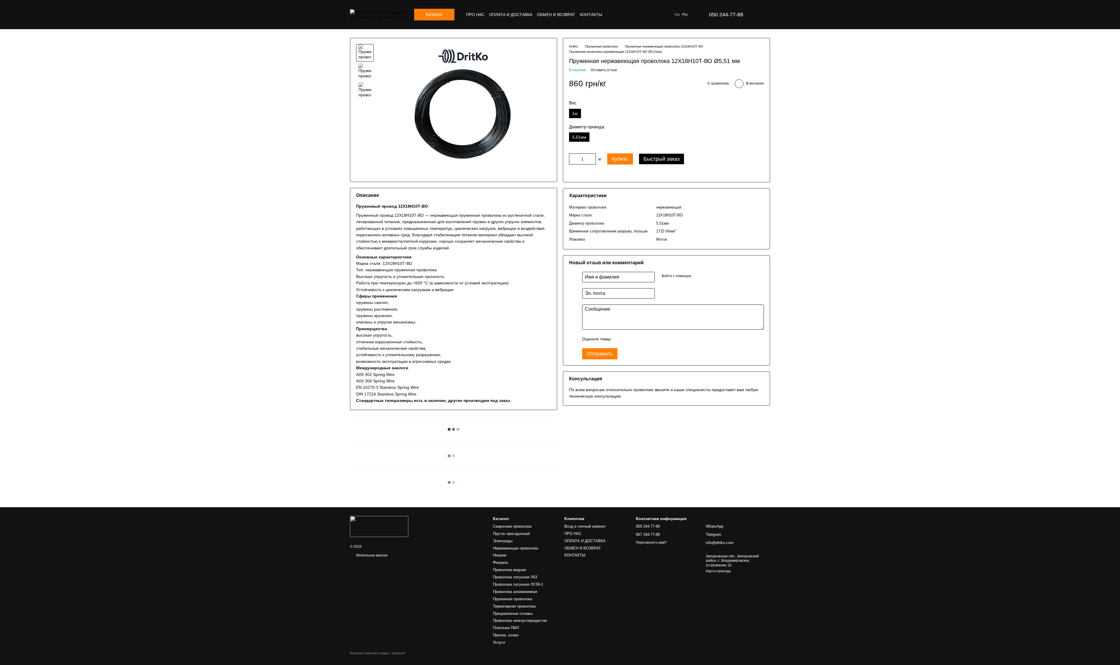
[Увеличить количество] (591, 159)
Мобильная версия (371, 555)
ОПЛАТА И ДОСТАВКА (510, 14)
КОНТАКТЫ (591, 14)
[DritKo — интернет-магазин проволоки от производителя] (379, 526)
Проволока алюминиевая (515, 591)
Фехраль (500, 562)
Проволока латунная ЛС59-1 (518, 584)
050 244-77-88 (726, 14)
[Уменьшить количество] (573, 159)
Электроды (502, 541)
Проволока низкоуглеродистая (520, 620)
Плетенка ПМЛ (506, 628)
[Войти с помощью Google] (707, 276)
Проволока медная (509, 570)
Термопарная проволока (514, 606)
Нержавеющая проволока (515, 548)
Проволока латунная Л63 (515, 577)
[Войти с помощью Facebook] (697, 276)
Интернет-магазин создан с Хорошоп (377, 653)
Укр (677, 14)
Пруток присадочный (511, 533)
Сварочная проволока (512, 526)
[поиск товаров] (658, 14)
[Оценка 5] (657, 338)
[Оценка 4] (648, 338)
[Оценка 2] (629, 338)
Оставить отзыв (604, 70)
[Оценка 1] (620, 338)
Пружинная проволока (512, 599)
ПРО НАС (475, 14)
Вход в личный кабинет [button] (585, 526)
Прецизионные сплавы (513, 613)
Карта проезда (718, 571)
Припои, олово (506, 635)
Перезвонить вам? (651, 542)
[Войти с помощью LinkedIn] (716, 276)
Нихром (499, 555)
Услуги (499, 642)
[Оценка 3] (639, 338)
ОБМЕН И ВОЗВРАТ (556, 14)
